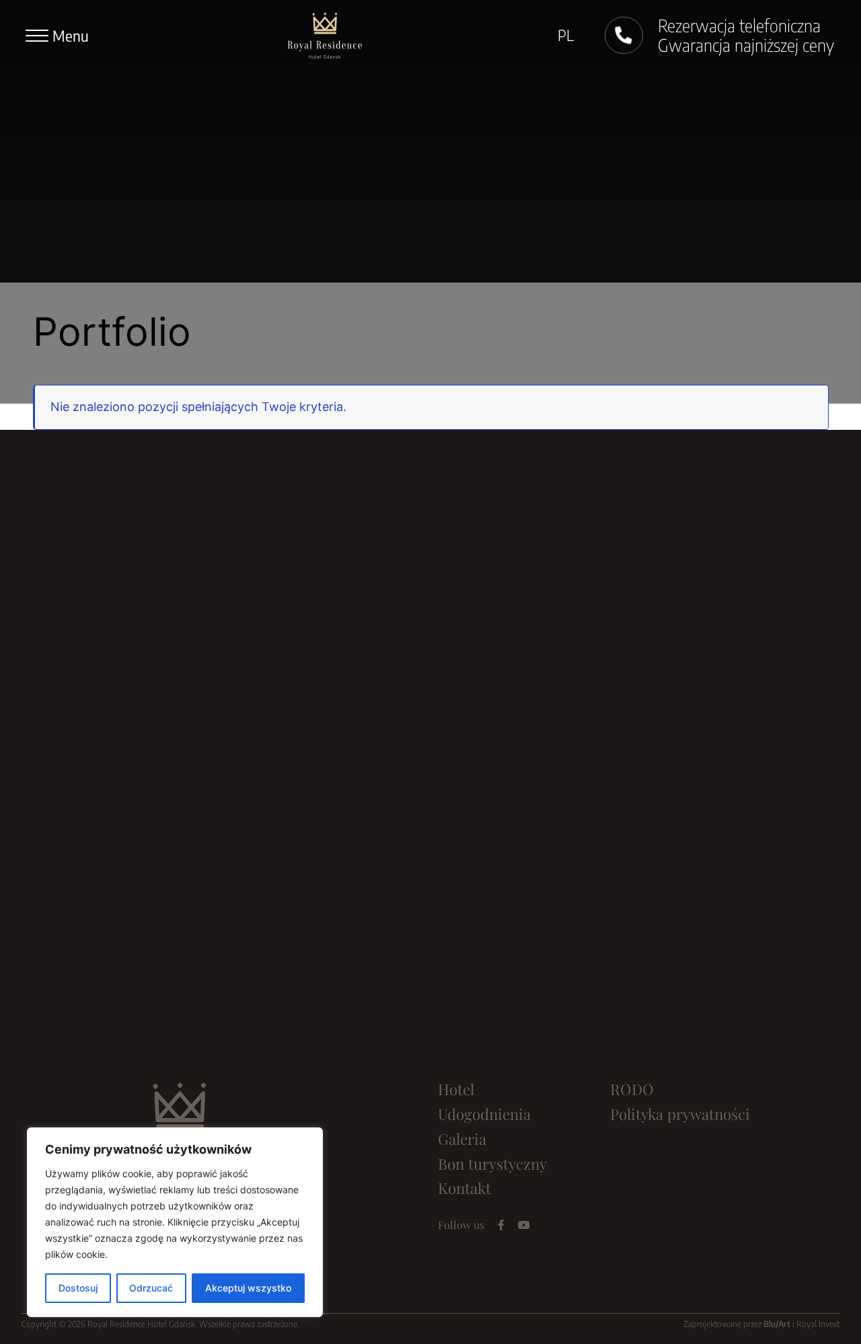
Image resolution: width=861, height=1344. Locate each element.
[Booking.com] (549, 1225)
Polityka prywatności (680, 1114)
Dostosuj (78, 1288)
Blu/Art (776, 1323)
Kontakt (464, 1188)
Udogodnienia (484, 1114)
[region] (175, 1222)
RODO (632, 1089)
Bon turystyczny (492, 1163)
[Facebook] (501, 1225)
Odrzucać (151, 1288)
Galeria (462, 1138)
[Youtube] (524, 1225)
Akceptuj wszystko (248, 1288)
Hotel (456, 1089)
